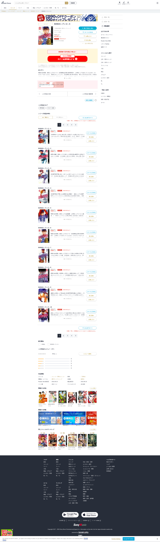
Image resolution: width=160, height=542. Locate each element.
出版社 (102, 93)
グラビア (103, 74)
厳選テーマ (104, 47)
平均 (53, 354)
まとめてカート (89, 117)
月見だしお (70, 449)
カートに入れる (89, 32)
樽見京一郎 (50, 449)
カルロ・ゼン (46, 449)
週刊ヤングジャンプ (66, 28)
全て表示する (69, 140)
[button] (96, 520)
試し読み (88, 40)
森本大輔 (70, 405)
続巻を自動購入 (89, 100)
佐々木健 (60, 405)
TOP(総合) (3, 11)
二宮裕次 (43, 344)
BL (101, 81)
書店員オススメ (105, 37)
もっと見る (68, 78)
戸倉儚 (95, 449)
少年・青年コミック (106, 59)
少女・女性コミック (106, 62)
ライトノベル (104, 65)
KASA (49, 405)
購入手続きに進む (88, 28)
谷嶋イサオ (80, 405)
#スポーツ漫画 (51, 108)
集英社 (82, 379)
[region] (80, 539)
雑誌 (102, 71)
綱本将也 (85, 405)
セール (102, 102)
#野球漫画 (42, 108)
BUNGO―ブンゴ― (35, 11)
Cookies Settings (116, 538)
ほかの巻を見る (89, 43)
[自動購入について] (96, 100)
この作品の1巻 (46, 94)
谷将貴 (64, 405)
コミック (19, 11)
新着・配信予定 (105, 99)
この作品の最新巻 (87, 94)
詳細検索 (73, 3)
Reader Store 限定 (106, 41)
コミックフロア (11, 11)
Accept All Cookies (129, 538)
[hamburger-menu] (157, 3)
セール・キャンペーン (107, 34)
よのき (79, 449)
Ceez (75, 449)
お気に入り (89, 36)
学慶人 (89, 405)
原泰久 (59, 449)
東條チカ (40, 449)
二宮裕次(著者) (57, 28)
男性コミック (26, 11)
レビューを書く (57, 32)
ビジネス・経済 (105, 77)
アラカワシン (91, 449)
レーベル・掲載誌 (105, 96)
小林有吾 (40, 405)
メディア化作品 (105, 44)
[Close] (157, 539)
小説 (102, 68)
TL (101, 84)
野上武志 (56, 449)
